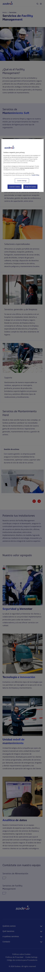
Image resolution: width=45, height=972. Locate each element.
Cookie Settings (22, 180)
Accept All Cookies (30, 186)
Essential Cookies (14, 186)
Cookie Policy (35, 175)
